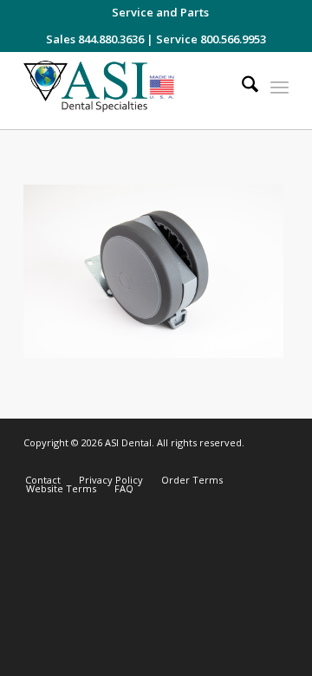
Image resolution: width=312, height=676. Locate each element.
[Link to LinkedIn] (250, 462)
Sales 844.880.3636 (95, 39)
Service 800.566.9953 (211, 39)
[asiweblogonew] (129, 90)
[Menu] (279, 86)
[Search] (241, 86)
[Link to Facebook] (224, 462)
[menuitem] (160, 12)
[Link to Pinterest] (276, 462)
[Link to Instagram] (198, 462)
